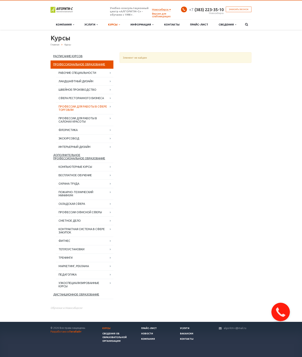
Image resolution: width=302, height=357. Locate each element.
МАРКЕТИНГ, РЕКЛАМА (74, 266)
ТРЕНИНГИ (66, 257)
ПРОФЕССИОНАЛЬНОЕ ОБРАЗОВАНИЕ (79, 64)
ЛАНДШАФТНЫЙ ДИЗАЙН (76, 81)
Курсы (113, 24)
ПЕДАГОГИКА (68, 274)
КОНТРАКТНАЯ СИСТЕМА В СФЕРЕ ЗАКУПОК (82, 230)
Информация (141, 24)
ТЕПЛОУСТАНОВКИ (71, 249)
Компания (64, 24)
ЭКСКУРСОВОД (69, 138)
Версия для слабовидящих (161, 15)
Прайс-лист (199, 24)
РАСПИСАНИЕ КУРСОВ (68, 56)
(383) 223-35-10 (206, 9)
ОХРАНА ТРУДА (69, 183)
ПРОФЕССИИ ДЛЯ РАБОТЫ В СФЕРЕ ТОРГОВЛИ (83, 108)
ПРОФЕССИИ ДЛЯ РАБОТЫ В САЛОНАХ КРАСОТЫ (78, 120)
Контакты (172, 24)
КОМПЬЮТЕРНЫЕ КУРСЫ (75, 166)
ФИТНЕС (64, 240)
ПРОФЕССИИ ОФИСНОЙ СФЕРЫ (80, 212)
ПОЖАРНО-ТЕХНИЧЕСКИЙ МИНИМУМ (76, 193)
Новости (147, 333)
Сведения (227, 24)
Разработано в (66, 331)
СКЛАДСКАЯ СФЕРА (72, 203)
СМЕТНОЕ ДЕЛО (70, 220)
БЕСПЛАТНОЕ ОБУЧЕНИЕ (75, 175)
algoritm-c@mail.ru (235, 328)
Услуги (90, 24)
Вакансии (186, 333)
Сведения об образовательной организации (114, 337)
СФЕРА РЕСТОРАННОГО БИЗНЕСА (81, 98)
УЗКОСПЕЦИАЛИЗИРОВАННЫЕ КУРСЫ (79, 284)
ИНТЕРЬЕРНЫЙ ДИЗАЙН (74, 146)
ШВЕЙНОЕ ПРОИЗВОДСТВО (77, 89)
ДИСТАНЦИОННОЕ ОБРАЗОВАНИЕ (76, 294)
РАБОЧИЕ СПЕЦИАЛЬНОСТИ (77, 72)
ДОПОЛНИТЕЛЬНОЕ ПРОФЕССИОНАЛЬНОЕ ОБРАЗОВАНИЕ (79, 156)
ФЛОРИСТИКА (68, 130)
